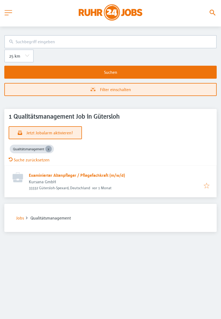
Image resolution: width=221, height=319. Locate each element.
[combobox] (110, 41)
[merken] (206, 186)
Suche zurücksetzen (32, 159)
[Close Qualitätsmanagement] (48, 149)
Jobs (20, 218)
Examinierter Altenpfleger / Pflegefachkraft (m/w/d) (77, 175)
